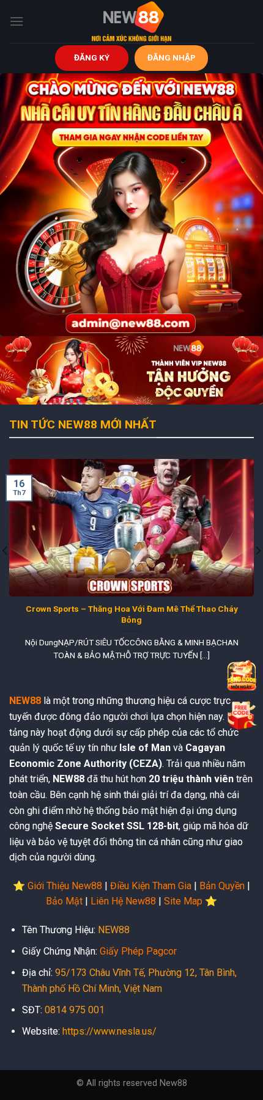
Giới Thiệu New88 (65, 886)
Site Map (183, 901)
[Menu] (16, 21)
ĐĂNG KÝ (91, 57)
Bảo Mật (64, 901)
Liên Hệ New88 (123, 901)
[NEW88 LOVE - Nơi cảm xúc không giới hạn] (131, 21)
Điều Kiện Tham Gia (150, 886)
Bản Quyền (222, 886)
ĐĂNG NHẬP (171, 57)
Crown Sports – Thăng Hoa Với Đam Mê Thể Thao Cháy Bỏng (132, 614)
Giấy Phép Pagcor (138, 951)
